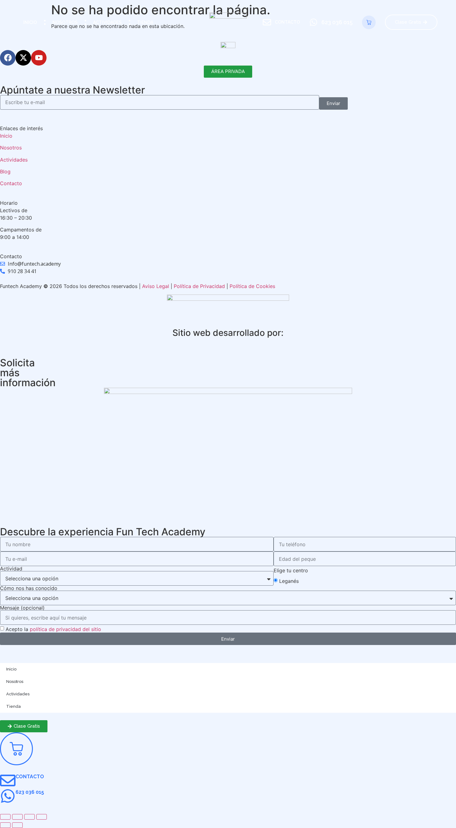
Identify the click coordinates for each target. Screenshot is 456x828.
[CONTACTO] (8, 780)
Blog (6, 171)
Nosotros (65, 22)
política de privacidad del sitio (65, 629)
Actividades (107, 22)
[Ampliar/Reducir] (5, 817)
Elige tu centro (291, 570)
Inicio (30, 22)
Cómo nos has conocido (28, 588)
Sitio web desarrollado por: (228, 332)
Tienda (145, 22)
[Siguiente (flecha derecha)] (17, 825)
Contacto (11, 183)
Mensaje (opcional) (22, 607)
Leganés (289, 581)
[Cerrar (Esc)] (41, 817)
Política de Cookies (252, 286)
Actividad (11, 568)
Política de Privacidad (199, 286)
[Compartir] (29, 817)
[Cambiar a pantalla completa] (17, 817)
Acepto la (53, 629)
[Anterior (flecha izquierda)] (5, 825)
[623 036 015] (8, 796)
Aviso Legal (155, 286)
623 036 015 (30, 792)
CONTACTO (30, 777)
